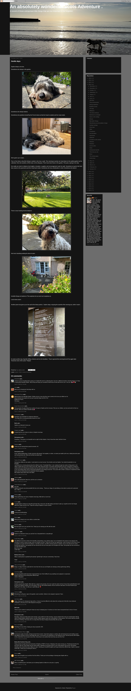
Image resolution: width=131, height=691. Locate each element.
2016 (90, 184)
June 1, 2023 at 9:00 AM (20, 441)
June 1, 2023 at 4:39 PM (20, 561)
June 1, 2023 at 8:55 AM (20, 434)
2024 (90, 82)
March (91, 164)
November (92, 88)
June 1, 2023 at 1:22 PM (20, 498)
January (92, 169)
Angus (95, 197)
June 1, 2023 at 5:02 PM (20, 568)
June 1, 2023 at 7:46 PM (20, 611)
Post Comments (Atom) (49, 678)
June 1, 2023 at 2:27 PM (20, 521)
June (91, 98)
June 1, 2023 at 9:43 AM (20, 448)
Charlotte (16, 378)
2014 (90, 188)
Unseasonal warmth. (94, 149)
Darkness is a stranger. (95, 114)
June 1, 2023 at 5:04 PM (20, 578)
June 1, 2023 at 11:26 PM (20, 657)
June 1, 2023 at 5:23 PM (20, 589)
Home (47, 674)
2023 (90, 84)
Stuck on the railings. (95, 116)
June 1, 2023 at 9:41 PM (20, 628)
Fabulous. (92, 143)
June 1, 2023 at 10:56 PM (20, 638)
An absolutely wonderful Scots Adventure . (56, 6)
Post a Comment (17, 667)
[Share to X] (31, 370)
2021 (90, 173)
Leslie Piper (17, 538)
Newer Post (14, 674)
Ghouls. (91, 119)
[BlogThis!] (30, 370)
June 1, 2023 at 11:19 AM (20, 481)
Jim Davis (16, 599)
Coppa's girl (17, 430)
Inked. (91, 147)
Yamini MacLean (18, 484)
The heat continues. (94, 112)
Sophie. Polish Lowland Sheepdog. (23, 372)
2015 (90, 186)
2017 (90, 182)
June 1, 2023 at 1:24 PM (20, 507)
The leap (92, 108)
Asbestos (92, 141)
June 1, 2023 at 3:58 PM (20, 551)
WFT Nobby (17, 660)
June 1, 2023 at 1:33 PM (20, 514)
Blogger (74, 688)
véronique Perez (18, 394)
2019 (90, 177)
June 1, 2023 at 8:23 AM (20, 420)
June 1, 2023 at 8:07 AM (20, 402)
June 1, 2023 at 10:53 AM (20, 457)
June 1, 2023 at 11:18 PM (20, 650)
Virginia (16, 444)
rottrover (16, 592)
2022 (90, 171)
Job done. (92, 100)
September (92, 92)
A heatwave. (92, 131)
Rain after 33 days (94, 121)
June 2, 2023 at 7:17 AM (20, 664)
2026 (90, 78)
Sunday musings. (94, 125)
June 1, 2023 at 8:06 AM (20, 391)
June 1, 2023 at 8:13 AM (20, 411)
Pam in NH (17, 624)
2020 (90, 175)
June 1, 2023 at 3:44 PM (20, 535)
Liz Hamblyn (17, 414)
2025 (90, 80)
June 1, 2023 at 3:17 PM (20, 528)
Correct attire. (93, 145)
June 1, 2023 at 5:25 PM (20, 596)
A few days (92, 127)
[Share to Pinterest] (34, 370)
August (91, 94)
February (92, 167)
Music (91, 154)
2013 (90, 190)
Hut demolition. (93, 133)
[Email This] (28, 370)
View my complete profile (93, 244)
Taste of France (18, 460)
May (91, 160)
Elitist (91, 129)
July (91, 96)
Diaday (16, 494)
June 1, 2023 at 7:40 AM (20, 384)
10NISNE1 (16, 531)
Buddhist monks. (93, 106)
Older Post (79, 674)
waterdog (16, 571)
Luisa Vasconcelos (19, 406)
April (91, 162)
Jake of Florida (18, 564)
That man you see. (94, 152)
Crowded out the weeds (95, 139)
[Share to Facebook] (33, 370)
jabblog (16, 477)
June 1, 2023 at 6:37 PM (20, 604)
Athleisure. (92, 110)
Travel (16, 510)
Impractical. (92, 135)
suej (15, 387)
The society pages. (94, 156)
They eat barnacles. (94, 102)
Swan (15, 517)
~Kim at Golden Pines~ (20, 631)
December (92, 86)
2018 (90, 179)
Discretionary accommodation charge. (99, 123)
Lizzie (15, 501)
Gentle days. (93, 158)
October (92, 90)
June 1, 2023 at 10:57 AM (20, 474)
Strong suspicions (94, 104)
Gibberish (92, 137)
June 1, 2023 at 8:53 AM (20, 427)
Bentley (16, 524)
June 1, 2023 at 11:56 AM (20, 491)
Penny (16, 653)
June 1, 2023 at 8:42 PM (20, 621)
